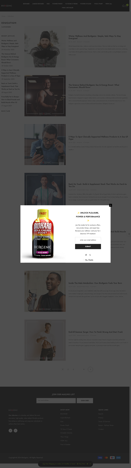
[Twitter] (90, 255)
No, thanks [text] (89, 260)
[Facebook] (86, 255)
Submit (88, 246)
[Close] (110, 205)
